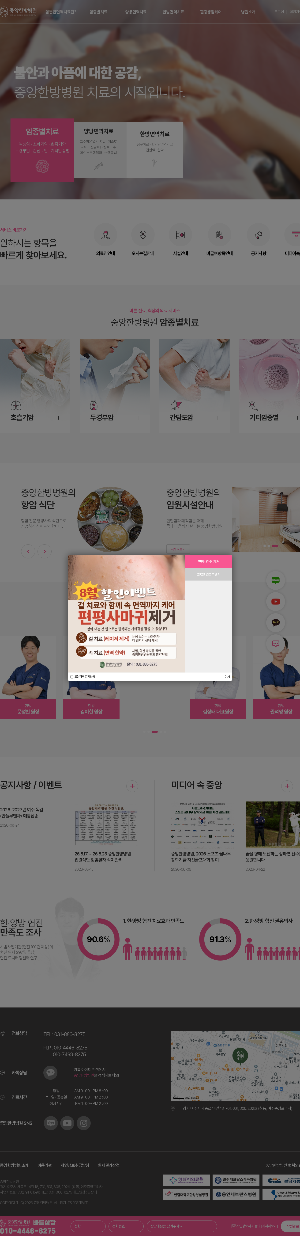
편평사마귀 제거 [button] (208, 562)
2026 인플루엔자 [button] (208, 574)
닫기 (227, 676)
